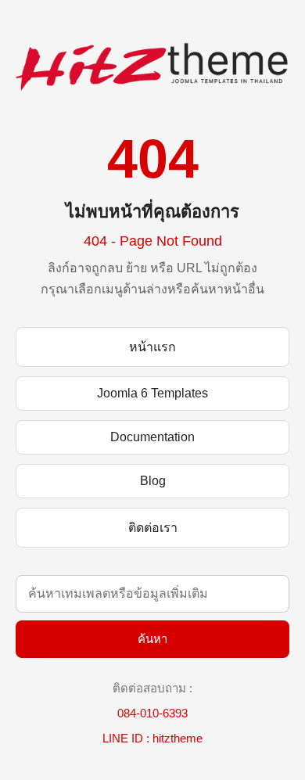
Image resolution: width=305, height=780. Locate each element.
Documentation (152, 437)
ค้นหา (152, 638)
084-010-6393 (152, 713)
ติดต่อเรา (153, 527)
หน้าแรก (152, 347)
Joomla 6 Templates (152, 393)
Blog (153, 480)
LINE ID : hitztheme (152, 738)
